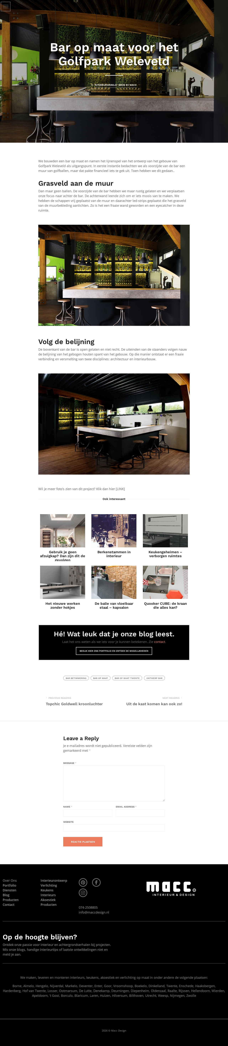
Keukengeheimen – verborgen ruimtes (165, 554)
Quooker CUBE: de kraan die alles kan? (165, 605)
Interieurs (48, 895)
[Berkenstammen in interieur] (113, 530)
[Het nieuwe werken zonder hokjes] (62, 582)
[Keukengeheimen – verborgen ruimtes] (165, 530)
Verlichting (49, 885)
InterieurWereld (106, 85)
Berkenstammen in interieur (114, 554)
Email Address (126, 806)
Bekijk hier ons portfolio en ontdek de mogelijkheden (114, 651)
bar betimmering (76, 678)
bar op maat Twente (127, 678)
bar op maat (100, 678)
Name (67, 806)
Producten (48, 904)
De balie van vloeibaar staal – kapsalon (114, 605)
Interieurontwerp (54, 880)
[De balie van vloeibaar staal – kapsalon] (113, 582)
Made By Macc (127, 85)
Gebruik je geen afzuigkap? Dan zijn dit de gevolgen (62, 556)
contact (159, 642)
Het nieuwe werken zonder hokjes (62, 605)
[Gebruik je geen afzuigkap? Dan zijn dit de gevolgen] (62, 530)
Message (69, 763)
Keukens (47, 890)
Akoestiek (48, 900)
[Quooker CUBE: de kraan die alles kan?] (165, 582)
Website (68, 822)
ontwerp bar (154, 678)
